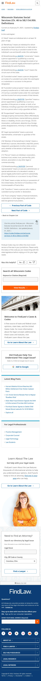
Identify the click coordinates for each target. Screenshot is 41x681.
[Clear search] (34, 561)
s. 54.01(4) (19, 70)
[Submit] (37, 621)
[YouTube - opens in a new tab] (10, 633)
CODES (3, 9)
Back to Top (21, 583)
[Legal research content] (37, 659)
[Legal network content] (37, 665)
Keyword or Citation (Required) (14, 275)
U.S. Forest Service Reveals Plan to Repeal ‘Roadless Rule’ (20, 396)
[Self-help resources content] (37, 653)
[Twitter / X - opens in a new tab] (16, 633)
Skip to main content (20, 2)
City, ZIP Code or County (13, 557)
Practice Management (14, 432)
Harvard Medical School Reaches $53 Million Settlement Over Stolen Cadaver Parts (20, 388)
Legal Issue (8, 548)
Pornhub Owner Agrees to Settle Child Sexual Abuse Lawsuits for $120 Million (19, 408)
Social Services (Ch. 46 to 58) (24, 9)
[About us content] (37, 640)
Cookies (27, 676)
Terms (3, 676)
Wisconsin (10, 9)
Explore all (9, 412)
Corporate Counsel (12, 435)
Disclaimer (19, 676)
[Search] (37, 3)
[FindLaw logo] (11, 3)
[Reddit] (30, 633)
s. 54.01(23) (21, 166)
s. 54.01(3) (19, 56)
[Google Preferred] (36, 633)
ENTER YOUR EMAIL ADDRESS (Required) (15, 618)
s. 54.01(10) (20, 99)
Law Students (10, 442)
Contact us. (9, 607)
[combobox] (20, 552)
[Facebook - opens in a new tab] (3, 633)
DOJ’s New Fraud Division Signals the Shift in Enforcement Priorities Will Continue (21, 402)
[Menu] (3, 3)
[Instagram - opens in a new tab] (23, 633)
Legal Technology (12, 439)
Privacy (10, 676)
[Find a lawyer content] (37, 646)
